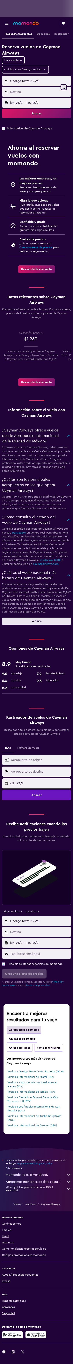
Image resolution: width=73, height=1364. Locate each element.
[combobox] (40, 760)
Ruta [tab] (8, 748)
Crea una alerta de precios (35, 247)
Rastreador (19, 532)
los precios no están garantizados (34, 1163)
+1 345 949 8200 (50, 560)
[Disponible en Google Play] (12, 1334)
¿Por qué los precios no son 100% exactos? (29, 1189)
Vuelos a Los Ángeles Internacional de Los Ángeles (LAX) (33, 1108)
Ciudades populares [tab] (22, 1039)
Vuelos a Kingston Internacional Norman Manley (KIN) (32, 1084)
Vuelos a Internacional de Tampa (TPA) (31, 1091)
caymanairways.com (45, 564)
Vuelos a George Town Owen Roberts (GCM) (35, 1071)
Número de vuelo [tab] (28, 748)
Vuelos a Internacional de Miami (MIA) (30, 1077)
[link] (36, 269)
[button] (6, 23)
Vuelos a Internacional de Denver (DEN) (32, 1125)
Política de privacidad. (38, 985)
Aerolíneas (30, 1204)
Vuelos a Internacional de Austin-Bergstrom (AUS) (34, 1118)
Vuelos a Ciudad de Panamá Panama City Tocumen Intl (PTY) (32, 1099)
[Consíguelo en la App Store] (35, 1334)
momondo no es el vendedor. (27, 1174)
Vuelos (17, 1204)
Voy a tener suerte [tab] (48, 1048)
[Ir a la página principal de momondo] (26, 23)
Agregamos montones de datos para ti (33, 1181)
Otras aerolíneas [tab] (19, 1048)
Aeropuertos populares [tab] (24, 1030)
